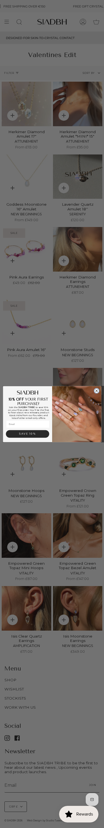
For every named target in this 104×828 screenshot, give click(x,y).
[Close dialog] (96, 390)
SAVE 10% (27, 433)
